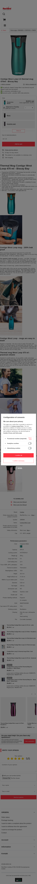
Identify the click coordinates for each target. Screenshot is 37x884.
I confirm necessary (18, 461)
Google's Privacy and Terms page (12, 433)
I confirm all (18, 455)
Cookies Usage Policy (17, 426)
